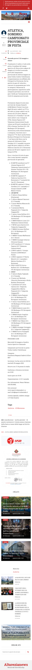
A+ (5, 77)
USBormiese (20, 408)
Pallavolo (5, 497)
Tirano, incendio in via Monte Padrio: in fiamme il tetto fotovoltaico (15, 553)
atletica (11, 408)
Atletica (19, 53)
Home (2, 432)
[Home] (16, 14)
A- (2, 77)
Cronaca (5, 520)
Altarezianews (16, 664)
